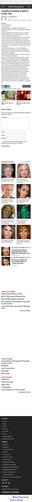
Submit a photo (7, 459)
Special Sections (7, 436)
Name (3, 132)
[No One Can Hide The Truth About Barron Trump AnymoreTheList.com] (5, 261)
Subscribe (6, 447)
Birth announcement (8, 462)
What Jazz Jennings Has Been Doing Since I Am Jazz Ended (23, 201)
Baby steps (5, 373)
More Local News (25, 310)
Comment (4, 117)
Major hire (5, 379)
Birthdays (5, 366)
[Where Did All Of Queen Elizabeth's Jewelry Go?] (8, 171)
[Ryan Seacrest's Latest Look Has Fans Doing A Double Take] (8, 191)
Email (3, 135)
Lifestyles (5, 431)
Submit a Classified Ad (9, 472)
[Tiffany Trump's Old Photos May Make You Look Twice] (24, 171)
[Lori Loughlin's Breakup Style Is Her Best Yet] (8, 232)
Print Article (26, 86)
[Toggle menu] (3, 6)
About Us (5, 444)
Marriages (5, 371)
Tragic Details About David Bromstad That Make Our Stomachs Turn (21, 252)
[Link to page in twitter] (8, 86)
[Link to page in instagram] (9, 482)
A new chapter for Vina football (13, 390)
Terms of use (6, 454)
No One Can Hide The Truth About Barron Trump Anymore (19, 262)
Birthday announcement (9, 464)
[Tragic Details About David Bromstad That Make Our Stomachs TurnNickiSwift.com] (5, 251)
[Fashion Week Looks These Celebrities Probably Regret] (24, 212)
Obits (4, 434)
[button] (28, 6)
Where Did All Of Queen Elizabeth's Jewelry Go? (7, 180)
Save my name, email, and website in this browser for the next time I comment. (14, 142)
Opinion (5, 429)
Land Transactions (8, 368)
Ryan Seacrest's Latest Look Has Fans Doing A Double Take (7, 201)
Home (5, 421)
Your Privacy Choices (22, 497)
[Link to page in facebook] (5, 86)
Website (3, 138)
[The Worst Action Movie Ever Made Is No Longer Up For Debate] (8, 212)
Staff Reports (13, 16)
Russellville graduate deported (12, 299)
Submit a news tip (8, 457)
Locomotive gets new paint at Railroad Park (15, 307)
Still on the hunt (7, 382)
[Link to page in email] (2, 86)
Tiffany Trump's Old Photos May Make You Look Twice (22, 181)
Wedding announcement (9, 469)
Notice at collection (16, 500)
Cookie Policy (15, 492)
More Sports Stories (24, 392)
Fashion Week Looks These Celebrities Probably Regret (22, 221)
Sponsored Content (8, 439)
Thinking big (5, 387)
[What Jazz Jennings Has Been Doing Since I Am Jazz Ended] (24, 191)
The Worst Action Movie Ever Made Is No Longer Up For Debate (7, 221)
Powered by (22, 162)
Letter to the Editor (8, 474)
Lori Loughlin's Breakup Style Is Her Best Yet (7, 241)
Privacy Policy (6, 492)
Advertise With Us (8, 449)
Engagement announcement (10, 467)
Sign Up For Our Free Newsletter (12, 477)
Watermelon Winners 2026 (7, 103)
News (4, 424)
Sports (5, 426)
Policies (5, 452)
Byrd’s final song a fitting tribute (23, 103)
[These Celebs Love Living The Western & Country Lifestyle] (24, 232)
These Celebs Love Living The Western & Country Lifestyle (23, 242)
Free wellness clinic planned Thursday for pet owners (15, 302)
